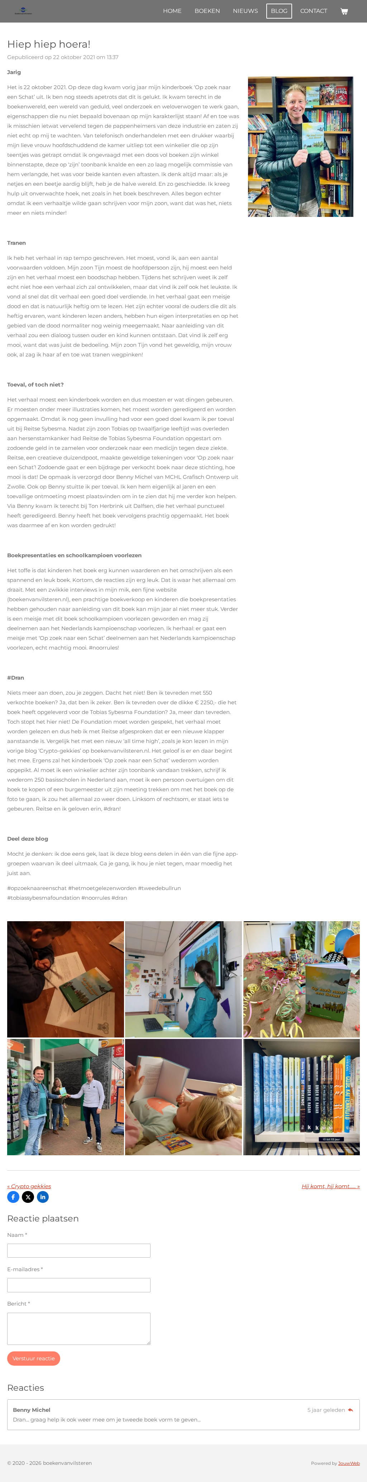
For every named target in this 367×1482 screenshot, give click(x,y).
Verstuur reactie (34, 1358)
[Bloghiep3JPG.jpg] (65, 979)
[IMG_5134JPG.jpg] (302, 1097)
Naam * (17, 1234)
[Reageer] (350, 1409)
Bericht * (18, 1303)
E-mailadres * (25, 1269)
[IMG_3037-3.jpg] (302, 979)
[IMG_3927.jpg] (65, 1097)
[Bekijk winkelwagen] (344, 11)
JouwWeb (349, 1463)
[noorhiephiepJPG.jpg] (183, 1097)
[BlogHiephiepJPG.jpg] (183, 979)
